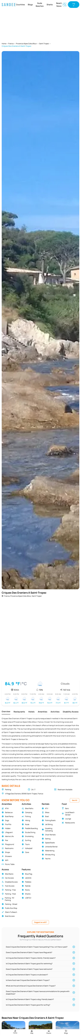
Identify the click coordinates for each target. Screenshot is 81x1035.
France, (7, 596)
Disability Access (70, 711)
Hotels (31, 711)
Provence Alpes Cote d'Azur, (21, 596)
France (11, 43)
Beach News (59, 4)
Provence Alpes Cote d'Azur (26, 43)
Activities (55, 711)
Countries (20, 4)
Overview (6, 711)
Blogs (30, 4)
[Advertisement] (40, 25)
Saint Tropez (44, 43)
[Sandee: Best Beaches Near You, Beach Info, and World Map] (8, 4)
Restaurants (19, 711)
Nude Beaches (40, 4)
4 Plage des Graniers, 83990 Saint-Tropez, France (24, 793)
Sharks (50, 4)
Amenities (42, 711)
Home (4, 43)
